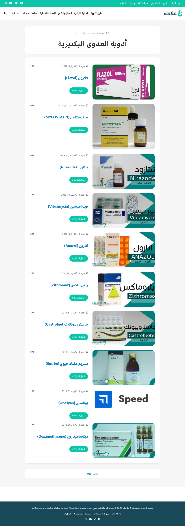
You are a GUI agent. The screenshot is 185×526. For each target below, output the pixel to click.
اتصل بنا (122, 3)
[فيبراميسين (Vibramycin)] (123, 210)
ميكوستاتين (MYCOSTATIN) (66, 117)
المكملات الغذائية (48, 13)
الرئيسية (103, 33)
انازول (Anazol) (76, 246)
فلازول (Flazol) (76, 78)
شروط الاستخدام (159, 3)
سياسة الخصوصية (139, 3)
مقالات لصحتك (30, 13)
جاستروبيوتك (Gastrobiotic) (66, 324)
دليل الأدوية (96, 13)
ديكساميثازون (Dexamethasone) (62, 436)
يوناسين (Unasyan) (73, 403)
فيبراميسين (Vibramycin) (68, 206)
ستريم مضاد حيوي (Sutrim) (67, 363)
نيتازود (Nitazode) (74, 167)
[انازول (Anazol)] (123, 249)
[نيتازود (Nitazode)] (123, 171)
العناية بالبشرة (81, 13)
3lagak (82, 66)
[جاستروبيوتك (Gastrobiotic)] (123, 328)
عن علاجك (175, 3)
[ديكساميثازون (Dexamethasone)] (123, 440)
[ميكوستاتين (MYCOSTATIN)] (123, 126)
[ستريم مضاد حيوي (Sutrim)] (123, 367)
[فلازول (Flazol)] (123, 82)
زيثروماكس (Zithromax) (69, 285)
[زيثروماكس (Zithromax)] (123, 289)
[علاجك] (172, 13)
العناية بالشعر (65, 13)
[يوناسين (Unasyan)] (123, 399)
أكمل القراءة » (78, 90)
